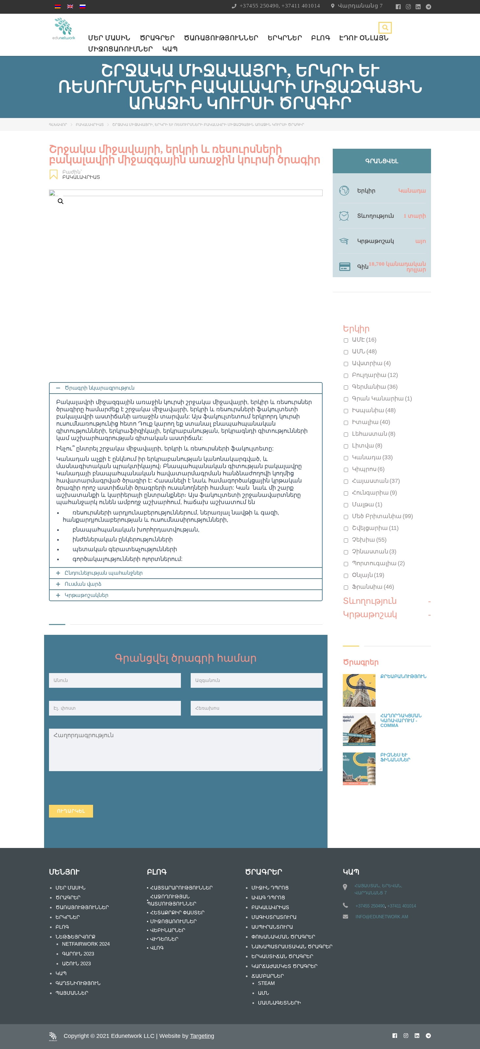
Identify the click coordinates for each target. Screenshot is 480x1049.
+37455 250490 (259, 6)
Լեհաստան (373, 434)
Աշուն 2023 (76, 963)
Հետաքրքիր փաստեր (177, 912)
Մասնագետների (279, 1003)
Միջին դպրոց (270, 887)
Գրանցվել (381, 161)
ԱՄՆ (364, 351)
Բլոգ (320, 38)
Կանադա (412, 191)
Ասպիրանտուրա (272, 927)
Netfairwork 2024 (86, 944)
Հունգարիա (374, 492)
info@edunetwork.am (382, 916)
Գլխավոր (58, 125)
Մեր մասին (109, 38)
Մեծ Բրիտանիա (382, 516)
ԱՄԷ (364, 339)
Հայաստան (376, 481)
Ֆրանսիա (373, 587)
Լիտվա (367, 445)
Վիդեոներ (164, 939)
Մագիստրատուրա (273, 917)
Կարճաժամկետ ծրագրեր (284, 966)
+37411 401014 (300, 6)
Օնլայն (368, 575)
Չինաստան (374, 551)
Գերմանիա (375, 386)
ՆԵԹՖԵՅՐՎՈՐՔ (75, 936)
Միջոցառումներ (120, 49)
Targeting (202, 1036)
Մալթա (367, 504)
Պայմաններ (72, 993)
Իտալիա (371, 422)
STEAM (266, 983)
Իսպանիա (374, 410)
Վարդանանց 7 (360, 6)
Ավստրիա (371, 363)
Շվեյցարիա (375, 528)
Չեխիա (369, 539)
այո (420, 241)
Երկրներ (285, 38)
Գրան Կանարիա (382, 398)
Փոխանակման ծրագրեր (283, 936)
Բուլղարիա (375, 375)
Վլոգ (157, 948)
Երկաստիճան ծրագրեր (282, 956)
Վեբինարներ (167, 930)
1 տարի (415, 216)
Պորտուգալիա (378, 563)
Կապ (170, 49)
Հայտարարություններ (181, 887)
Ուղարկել (71, 811)
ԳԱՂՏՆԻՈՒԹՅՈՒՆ (78, 983)
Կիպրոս (368, 469)
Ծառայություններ (221, 38)
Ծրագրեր (157, 38)
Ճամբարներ (267, 976)
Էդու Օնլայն (364, 38)
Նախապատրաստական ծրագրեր (291, 946)
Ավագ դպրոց (268, 897)
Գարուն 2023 (78, 953)
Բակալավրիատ (90, 125)
